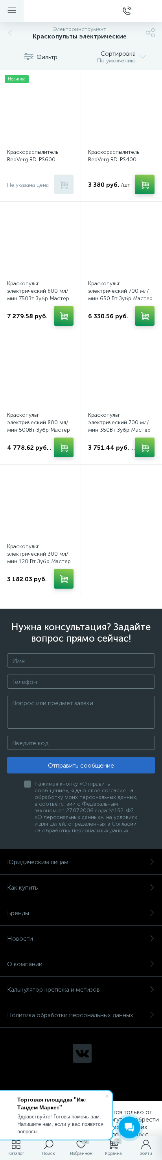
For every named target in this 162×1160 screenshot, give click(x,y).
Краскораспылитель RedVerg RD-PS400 (113, 156)
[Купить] (64, 184)
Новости (20, 938)
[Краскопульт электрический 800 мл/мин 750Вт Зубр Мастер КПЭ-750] (40, 242)
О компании (24, 964)
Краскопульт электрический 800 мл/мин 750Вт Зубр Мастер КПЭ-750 (38, 294)
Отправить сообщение (81, 765)
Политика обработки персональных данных (70, 1015)
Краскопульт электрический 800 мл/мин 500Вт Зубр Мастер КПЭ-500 (38, 426)
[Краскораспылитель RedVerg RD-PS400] (121, 110)
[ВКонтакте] (82, 1053)
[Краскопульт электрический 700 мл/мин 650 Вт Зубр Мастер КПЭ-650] (121, 242)
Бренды (18, 913)
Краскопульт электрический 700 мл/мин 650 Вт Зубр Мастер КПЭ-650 (120, 294)
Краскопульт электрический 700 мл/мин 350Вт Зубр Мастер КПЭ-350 (119, 426)
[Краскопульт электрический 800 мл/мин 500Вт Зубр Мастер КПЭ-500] (40, 373)
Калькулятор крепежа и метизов (53, 989)
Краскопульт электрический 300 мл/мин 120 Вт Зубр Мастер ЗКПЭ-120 (39, 557)
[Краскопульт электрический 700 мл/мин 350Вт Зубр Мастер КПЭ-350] (121, 373)
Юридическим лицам (37, 862)
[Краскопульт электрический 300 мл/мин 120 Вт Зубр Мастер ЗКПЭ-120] (40, 505)
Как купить (22, 887)
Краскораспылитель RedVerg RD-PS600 (32, 156)
